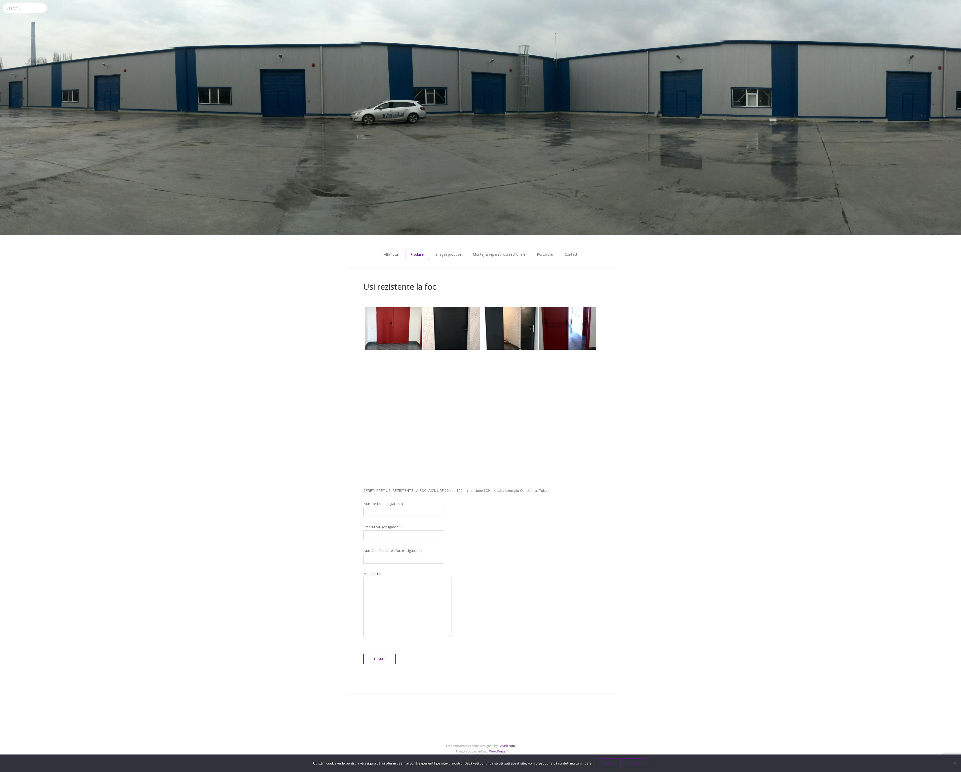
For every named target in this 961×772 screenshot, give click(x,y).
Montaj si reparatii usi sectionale (499, 254)
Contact (571, 254)
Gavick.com (507, 746)
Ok (608, 763)
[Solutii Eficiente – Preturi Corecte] (480, 117)
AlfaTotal (391, 254)
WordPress (497, 751)
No (635, 763)
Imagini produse (448, 254)
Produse (417, 254)
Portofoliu (545, 254)
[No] (954, 763)
